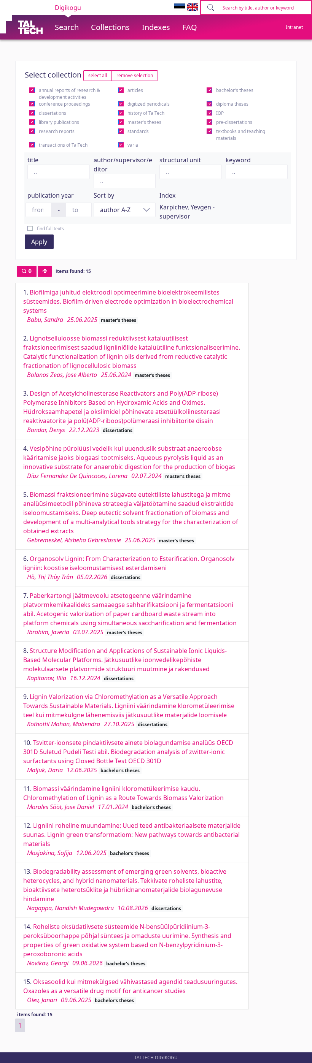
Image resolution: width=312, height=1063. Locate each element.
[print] (45, 271)
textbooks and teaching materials (240, 134)
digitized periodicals (148, 104)
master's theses (144, 122)
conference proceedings (64, 104)
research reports (57, 131)
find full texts (50, 228)
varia (132, 145)
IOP (220, 113)
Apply (39, 242)
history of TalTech (145, 113)
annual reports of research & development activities (69, 93)
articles (135, 90)
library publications (59, 122)
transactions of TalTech (63, 145)
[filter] (27, 271)
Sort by (104, 195)
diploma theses (232, 104)
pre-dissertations (234, 122)
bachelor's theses (234, 90)
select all (97, 75)
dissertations (52, 113)
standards (138, 131)
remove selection (134, 75)
